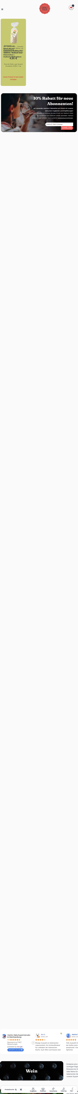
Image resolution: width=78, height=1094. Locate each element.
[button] (74, 1089)
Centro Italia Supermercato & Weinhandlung (18, 1036)
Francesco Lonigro (48, 1034)
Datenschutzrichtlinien (65, 118)
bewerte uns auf (15, 1050)
